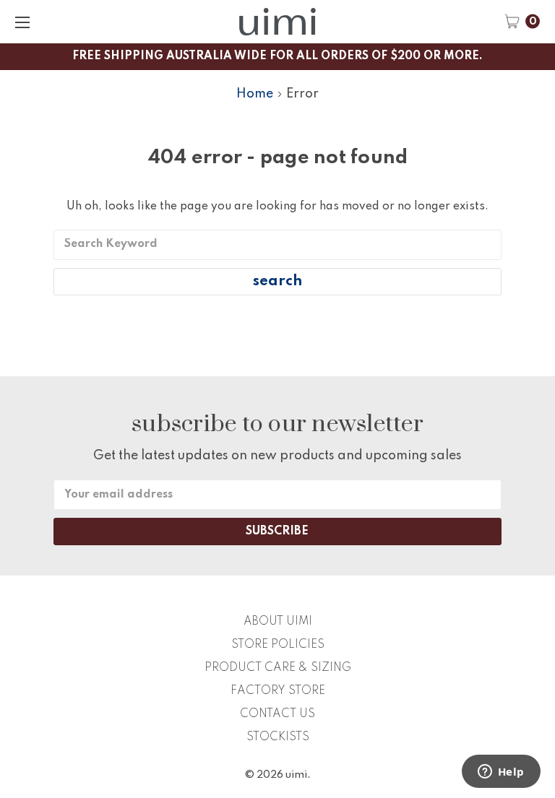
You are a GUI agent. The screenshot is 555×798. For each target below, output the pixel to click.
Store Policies (277, 645)
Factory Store (278, 691)
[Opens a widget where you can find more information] (501, 773)
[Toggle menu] (21, 21)
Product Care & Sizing (278, 668)
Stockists (277, 737)
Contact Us (277, 714)
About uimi (278, 622)
